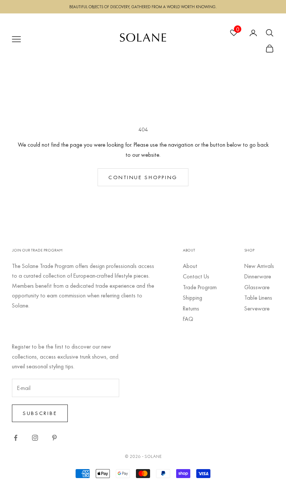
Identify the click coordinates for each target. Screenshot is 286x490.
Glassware (257, 287)
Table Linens (258, 297)
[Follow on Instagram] (35, 437)
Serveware (257, 308)
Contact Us (196, 276)
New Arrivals (259, 265)
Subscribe (40, 412)
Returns (191, 308)
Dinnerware (257, 276)
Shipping (192, 297)
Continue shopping (143, 177)
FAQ (188, 318)
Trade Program (200, 287)
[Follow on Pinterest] (54, 437)
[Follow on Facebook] (15, 437)
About (190, 265)
